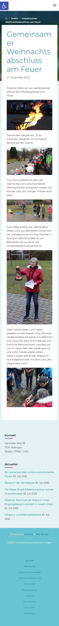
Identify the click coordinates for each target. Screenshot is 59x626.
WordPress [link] (42, 534)
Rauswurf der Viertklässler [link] (20, 482)
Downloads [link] (29, 584)
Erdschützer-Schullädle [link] (29, 572)
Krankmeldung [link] (29, 590)
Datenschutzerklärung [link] (30, 578)
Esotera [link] (28, 534)
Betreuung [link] (29, 566)
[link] (4, 6)
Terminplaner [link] (29, 602)
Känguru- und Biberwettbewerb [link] (23, 514)
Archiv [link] (14, 18)
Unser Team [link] (29, 607)
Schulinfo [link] (29, 596)
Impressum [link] (29, 613)
